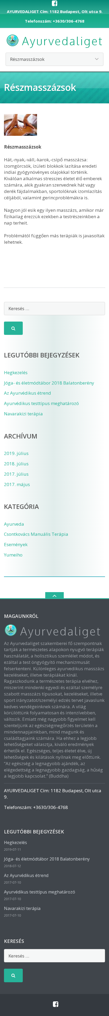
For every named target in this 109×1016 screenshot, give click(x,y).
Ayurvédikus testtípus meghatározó (41, 403)
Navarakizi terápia (23, 414)
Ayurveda (14, 524)
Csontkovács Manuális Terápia (36, 534)
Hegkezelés (16, 372)
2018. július (16, 464)
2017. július (16, 474)
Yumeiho (13, 555)
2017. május (17, 484)
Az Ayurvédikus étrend (27, 393)
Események (16, 544)
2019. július (16, 453)
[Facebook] (54, 3)
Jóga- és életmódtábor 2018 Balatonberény (49, 383)
